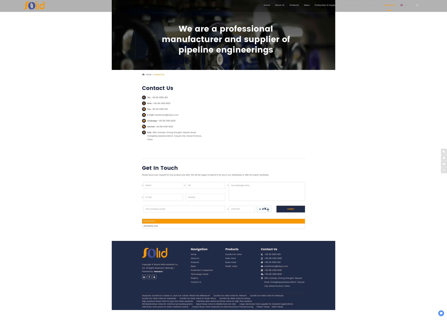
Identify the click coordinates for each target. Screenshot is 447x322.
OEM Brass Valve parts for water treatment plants (165, 306)
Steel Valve (230, 258)
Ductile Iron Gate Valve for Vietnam (230, 295)
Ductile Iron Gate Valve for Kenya (234, 298)
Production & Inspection (327, 5)
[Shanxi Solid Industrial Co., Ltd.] (34, 5)
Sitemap (169, 268)
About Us (279, 5)
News (307, 5)
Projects (374, 5)
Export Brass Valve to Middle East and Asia (216, 304)
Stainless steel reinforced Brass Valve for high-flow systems (224, 301)
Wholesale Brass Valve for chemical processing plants (167, 304)
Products (294, 5)
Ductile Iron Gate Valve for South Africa (198, 298)
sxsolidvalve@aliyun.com (166, 115)
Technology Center (355, 5)
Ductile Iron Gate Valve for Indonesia (159, 298)
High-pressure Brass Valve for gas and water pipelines (167, 301)
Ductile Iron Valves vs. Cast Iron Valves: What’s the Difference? (181, 295)
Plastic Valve (231, 266)
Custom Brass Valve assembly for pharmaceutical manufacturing (222, 306)
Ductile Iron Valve (233, 254)
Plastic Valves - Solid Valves (270, 306)
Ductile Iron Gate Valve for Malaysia (267, 295)
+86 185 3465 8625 (167, 120)
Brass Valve (230, 262)
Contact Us (389, 5)
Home (267, 5)
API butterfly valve (151, 226)
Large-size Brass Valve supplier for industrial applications (266, 304)
